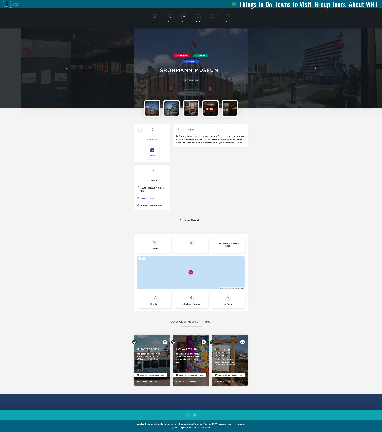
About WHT (363, 4)
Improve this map (239, 288)
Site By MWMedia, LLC (202, 427)
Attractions (181, 56)
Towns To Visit (293, 4)
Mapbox (223, 288)
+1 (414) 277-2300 (148, 198)
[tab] (210, 130)
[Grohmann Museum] (152, 108)
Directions (154, 248)
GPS (191, 248)
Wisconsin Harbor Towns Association (232, 424)
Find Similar (228, 304)
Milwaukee (191, 61)
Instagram (194, 415)
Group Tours (330, 4)
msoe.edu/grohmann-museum (151, 205)
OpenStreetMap (231, 288)
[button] (210, 130)
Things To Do (255, 4)
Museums (201, 56)
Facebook (188, 415)
